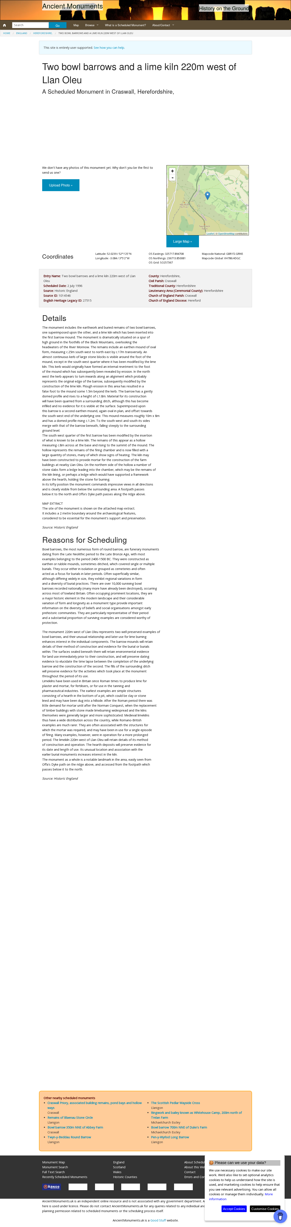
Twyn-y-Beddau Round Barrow (69, 1137)
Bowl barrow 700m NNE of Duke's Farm (179, 1127)
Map (76, 25)
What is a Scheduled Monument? (125, 25)
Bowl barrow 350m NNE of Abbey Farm (75, 1127)
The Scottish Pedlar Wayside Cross (175, 1103)
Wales (117, 1172)
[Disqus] (145, 911)
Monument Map (53, 1162)
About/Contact (161, 25)
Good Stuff (158, 1220)
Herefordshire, (42, 33)
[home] (4, 25)
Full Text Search (53, 1172)
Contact (190, 1172)
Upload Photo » (61, 185)
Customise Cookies (265, 1209)
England (21, 33)
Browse (89, 25)
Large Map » (182, 241)
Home (6, 33)
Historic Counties (125, 1177)
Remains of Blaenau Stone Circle (70, 1117)
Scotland (119, 1167)
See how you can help (109, 48)
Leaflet (210, 233)
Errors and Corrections (200, 1177)
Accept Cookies (234, 1209)
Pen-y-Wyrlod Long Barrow (170, 1137)
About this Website (197, 1167)
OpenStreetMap (226, 233)
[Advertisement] (145, 131)
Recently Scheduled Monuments (64, 1177)
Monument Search (55, 1167)
